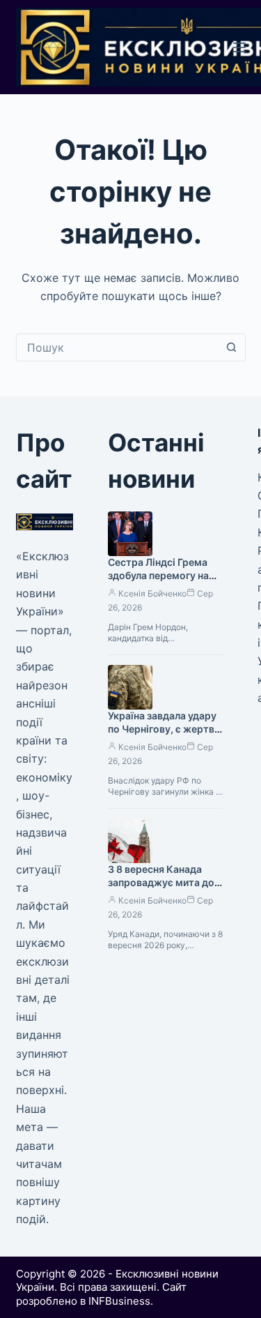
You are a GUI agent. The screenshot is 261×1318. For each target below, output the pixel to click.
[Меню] (239, 47)
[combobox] (118, 347)
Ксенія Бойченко (152, 593)
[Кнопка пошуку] (232, 347)
